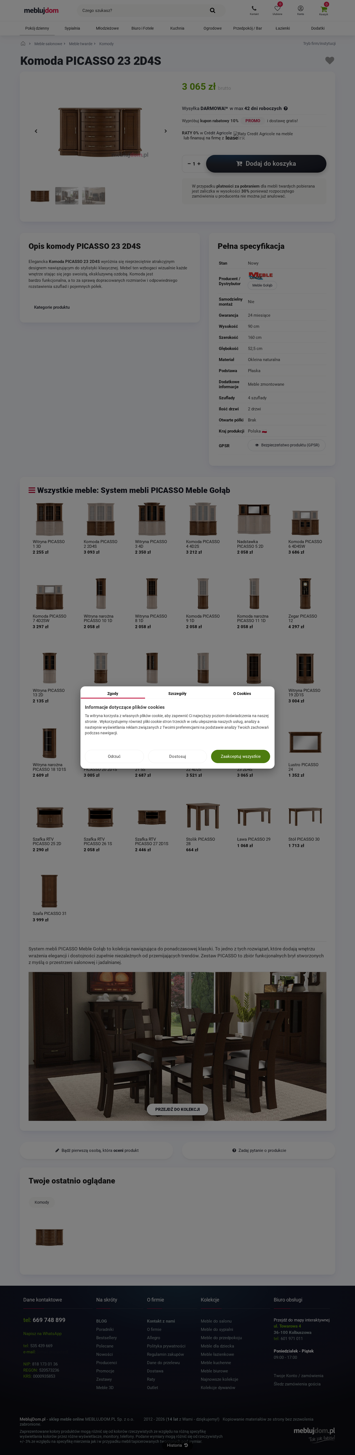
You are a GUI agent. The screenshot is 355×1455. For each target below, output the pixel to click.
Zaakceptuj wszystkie (241, 756)
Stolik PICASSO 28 (200, 841)
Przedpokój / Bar (247, 28)
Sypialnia (72, 28)
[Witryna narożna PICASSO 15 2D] (152, 668)
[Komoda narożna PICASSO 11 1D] (254, 593)
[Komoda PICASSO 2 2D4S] (101, 519)
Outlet (152, 1387)
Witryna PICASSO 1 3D (49, 544)
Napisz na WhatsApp (42, 1333)
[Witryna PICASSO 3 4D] (152, 519)
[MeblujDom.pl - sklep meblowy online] (41, 10)
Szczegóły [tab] (177, 693)
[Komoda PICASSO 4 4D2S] (203, 519)
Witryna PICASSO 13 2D (49, 692)
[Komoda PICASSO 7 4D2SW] (50, 593)
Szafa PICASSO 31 (50, 913)
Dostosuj (177, 756)
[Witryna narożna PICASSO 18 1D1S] (50, 742)
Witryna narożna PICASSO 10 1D (98, 618)
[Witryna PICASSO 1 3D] (50, 519)
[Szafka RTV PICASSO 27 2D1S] (152, 816)
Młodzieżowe (107, 28)
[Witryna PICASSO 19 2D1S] (305, 668)
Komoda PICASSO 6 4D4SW (305, 544)
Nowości (104, 1354)
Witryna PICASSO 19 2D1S (304, 692)
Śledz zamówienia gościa (297, 1384)
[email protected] (52, 1351)
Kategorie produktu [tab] (52, 307)
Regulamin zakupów (165, 1354)
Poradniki (105, 1329)
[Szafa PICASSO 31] (50, 891)
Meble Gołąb (262, 285)
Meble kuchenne (216, 1362)
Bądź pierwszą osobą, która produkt (99, 1150)
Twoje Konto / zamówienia (298, 1375)
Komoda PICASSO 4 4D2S (203, 544)
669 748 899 (49, 1320)
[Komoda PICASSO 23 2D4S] (40, 196)
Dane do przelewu (163, 1362)
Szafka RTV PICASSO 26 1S (98, 841)
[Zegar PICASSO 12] (305, 593)
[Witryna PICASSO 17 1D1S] (254, 668)
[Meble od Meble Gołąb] (286, 276)
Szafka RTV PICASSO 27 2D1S (151, 841)
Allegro (153, 1337)
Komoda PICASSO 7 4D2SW (49, 618)
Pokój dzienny (37, 28)
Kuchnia (177, 28)
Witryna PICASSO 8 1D (151, 618)
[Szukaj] (212, 10)
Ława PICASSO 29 (253, 839)
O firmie (154, 1329)
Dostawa (155, 1371)
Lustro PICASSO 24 (303, 767)
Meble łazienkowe (217, 1354)
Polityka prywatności (166, 1346)
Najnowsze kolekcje (219, 1379)
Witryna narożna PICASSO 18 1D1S (49, 767)
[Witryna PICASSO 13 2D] (50, 668)
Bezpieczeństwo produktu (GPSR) (290, 445)
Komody (42, 1202)
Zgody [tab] (112, 693)
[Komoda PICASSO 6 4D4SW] (305, 519)
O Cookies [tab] (242, 693)
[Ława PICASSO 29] (254, 816)
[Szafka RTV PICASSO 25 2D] (50, 816)
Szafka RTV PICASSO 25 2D (47, 841)
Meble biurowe (214, 1371)
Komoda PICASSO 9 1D (203, 618)
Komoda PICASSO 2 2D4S (100, 544)
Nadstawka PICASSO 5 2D (250, 544)
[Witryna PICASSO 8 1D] (152, 593)
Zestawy (104, 1379)
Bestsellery (106, 1337)
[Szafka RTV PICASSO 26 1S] (101, 816)
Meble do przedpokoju (221, 1337)
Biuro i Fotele (142, 28)
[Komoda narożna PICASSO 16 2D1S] (203, 668)
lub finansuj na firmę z (204, 137)
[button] (254, 10)
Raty (151, 1379)
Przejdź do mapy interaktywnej (302, 1320)
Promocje (105, 1371)
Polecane (104, 1346)
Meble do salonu (216, 1321)
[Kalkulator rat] (263, 133)
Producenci (106, 1362)
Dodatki (317, 28)
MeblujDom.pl (32, 1419)
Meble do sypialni (217, 1329)
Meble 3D (105, 1387)
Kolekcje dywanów (218, 1387)
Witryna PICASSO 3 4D (151, 544)
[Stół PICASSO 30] (305, 816)
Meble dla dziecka (217, 1346)
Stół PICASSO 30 (304, 839)
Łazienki (283, 28)
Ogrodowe (213, 28)
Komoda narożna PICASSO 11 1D (252, 618)
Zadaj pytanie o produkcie (261, 1150)
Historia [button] (175, 1445)
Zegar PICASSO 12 (302, 618)
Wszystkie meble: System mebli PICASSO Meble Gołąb (133, 490)
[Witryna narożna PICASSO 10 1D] (101, 593)
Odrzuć (114, 756)
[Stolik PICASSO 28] (203, 816)
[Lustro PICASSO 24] (305, 742)
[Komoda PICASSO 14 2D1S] (101, 668)
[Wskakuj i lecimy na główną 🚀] (23, 44)
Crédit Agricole (218, 133)
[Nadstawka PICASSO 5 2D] (254, 519)
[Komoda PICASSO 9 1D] (203, 593)
